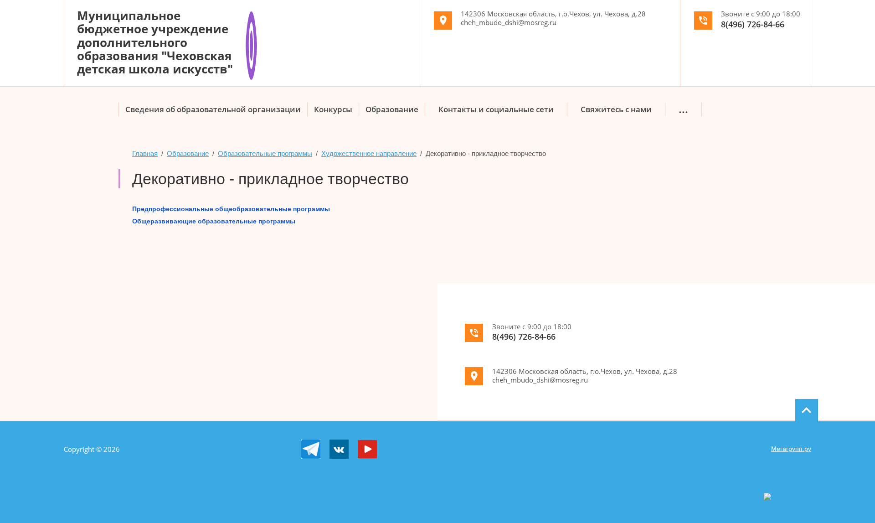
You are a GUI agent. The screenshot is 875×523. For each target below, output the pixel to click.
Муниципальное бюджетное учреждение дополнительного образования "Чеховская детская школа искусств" (155, 42)
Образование (188, 153)
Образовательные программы (265, 153)
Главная (145, 153)
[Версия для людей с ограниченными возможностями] (251, 15)
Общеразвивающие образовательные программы (213, 221)
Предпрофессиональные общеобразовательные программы (231, 208)
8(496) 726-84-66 (752, 24)
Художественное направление (369, 153)
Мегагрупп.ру (791, 448)
